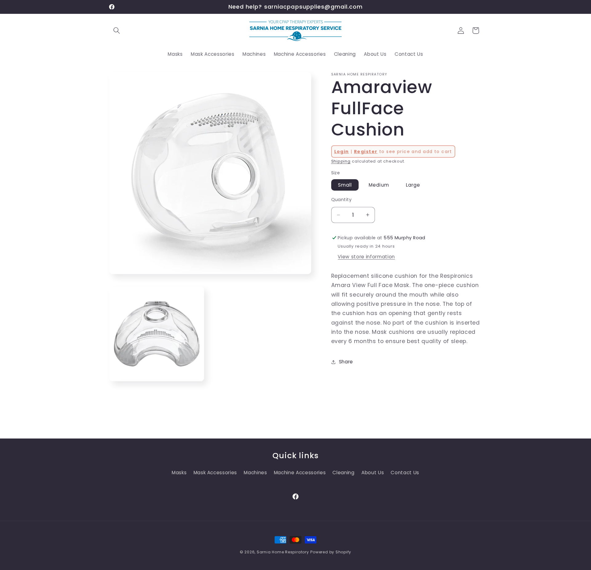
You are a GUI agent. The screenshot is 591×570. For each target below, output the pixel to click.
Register (365, 151)
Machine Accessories (300, 472)
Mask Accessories (215, 472)
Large (413, 185)
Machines (255, 472)
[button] (116, 30)
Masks (179, 472)
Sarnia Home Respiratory (283, 552)
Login (341, 151)
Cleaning (343, 472)
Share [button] (346, 361)
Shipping (341, 161)
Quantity (341, 199)
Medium (379, 185)
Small (345, 185)
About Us (372, 472)
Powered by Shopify (330, 552)
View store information (366, 256)
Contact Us (405, 472)
